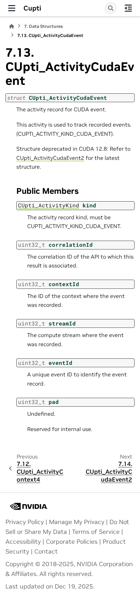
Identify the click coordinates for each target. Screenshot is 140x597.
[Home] (11, 26)
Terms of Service (96, 532)
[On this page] (128, 8)
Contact (46, 551)
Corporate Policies (72, 541)
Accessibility (23, 541)
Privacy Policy (24, 522)
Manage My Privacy (76, 522)
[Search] (111, 8)
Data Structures (43, 26)
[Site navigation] (11, 8)
